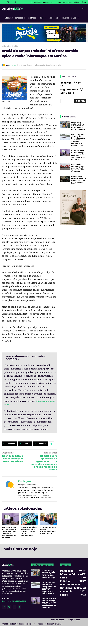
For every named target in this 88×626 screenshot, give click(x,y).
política (32, 18)
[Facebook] (4, 2)
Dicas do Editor (12, 46)
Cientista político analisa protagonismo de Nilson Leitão (48, 530)
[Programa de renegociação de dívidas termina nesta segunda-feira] (65, 179)
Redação (12, 65)
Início (4, 46)
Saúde (74, 18)
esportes (53, 18)
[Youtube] (15, 2)
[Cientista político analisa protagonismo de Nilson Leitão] (48, 519)
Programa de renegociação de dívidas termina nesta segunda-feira (78, 180)
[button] (83, 9)
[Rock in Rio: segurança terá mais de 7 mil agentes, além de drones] (65, 166)
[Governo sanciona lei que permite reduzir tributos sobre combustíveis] (29, 519)
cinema (65, 18)
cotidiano (20, 18)
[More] (51, 443)
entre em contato (65, 2)
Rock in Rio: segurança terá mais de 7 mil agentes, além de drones (77, 168)
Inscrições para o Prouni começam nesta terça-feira (12, 459)
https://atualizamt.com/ (27, 485)
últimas (9, 18)
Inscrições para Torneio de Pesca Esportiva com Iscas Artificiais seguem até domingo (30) (78, 139)
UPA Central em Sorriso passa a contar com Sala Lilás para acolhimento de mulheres (9, 532)
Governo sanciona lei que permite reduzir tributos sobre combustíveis (29, 531)
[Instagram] (8, 2)
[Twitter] (11, 2)
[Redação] (4, 65)
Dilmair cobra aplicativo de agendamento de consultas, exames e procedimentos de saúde (44, 463)
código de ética (80, 2)
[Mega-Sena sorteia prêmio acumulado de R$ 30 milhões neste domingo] (65, 124)
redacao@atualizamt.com (14, 601)
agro (42, 18)
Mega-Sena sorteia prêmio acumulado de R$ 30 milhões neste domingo (78, 125)
